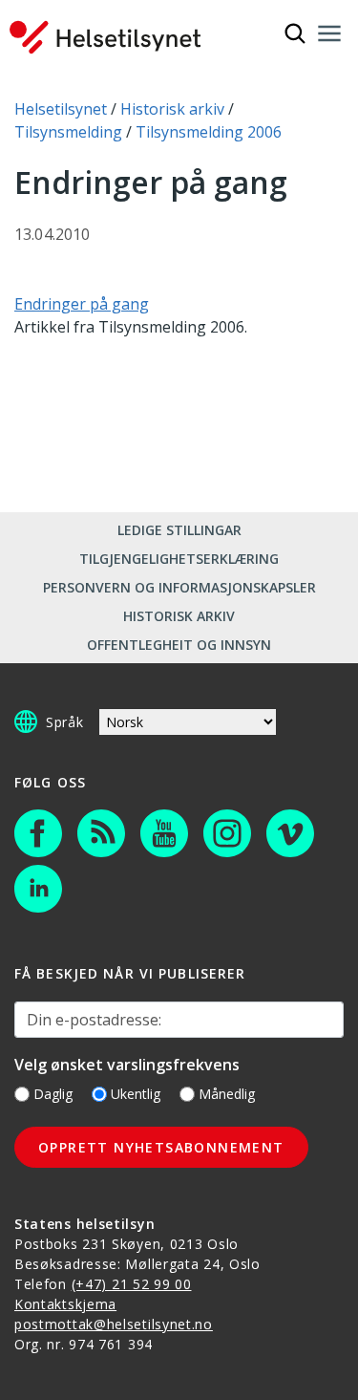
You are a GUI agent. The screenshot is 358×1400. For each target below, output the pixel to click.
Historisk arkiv (179, 616)
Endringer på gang (81, 303)
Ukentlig (135, 1094)
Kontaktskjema (65, 1304)
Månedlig (227, 1094)
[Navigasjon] (329, 33)
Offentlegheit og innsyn (179, 644)
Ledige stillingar (179, 530)
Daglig (53, 1094)
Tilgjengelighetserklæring (179, 558)
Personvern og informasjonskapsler (179, 587)
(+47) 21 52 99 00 (132, 1284)
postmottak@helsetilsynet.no (113, 1324)
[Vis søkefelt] (295, 33)
